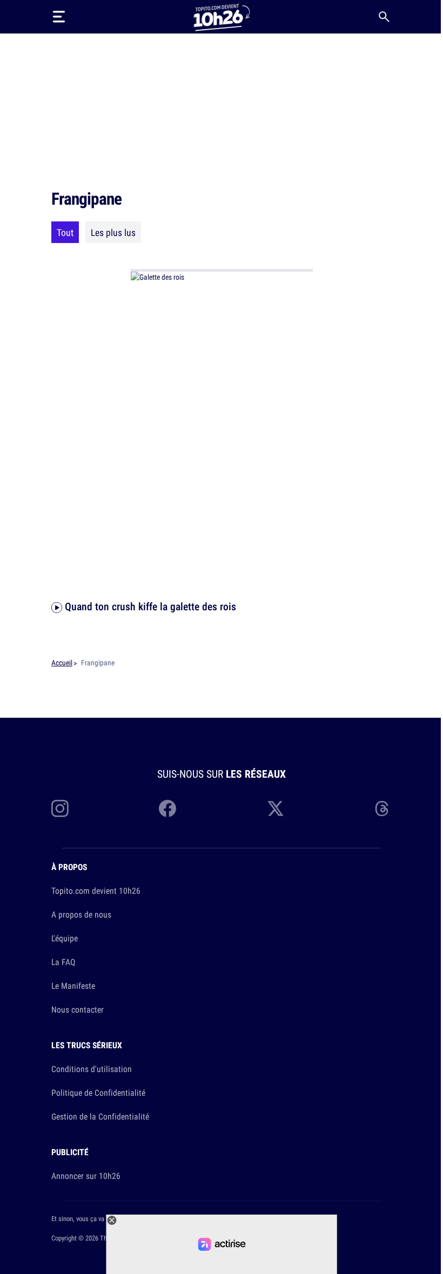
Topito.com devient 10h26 (95, 890)
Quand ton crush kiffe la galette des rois (149, 606)
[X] (275, 808)
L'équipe (64, 938)
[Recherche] (384, 16)
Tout (65, 232)
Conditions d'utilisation (91, 1069)
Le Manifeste (73, 986)
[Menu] (58, 16)
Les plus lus (113, 232)
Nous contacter (77, 1009)
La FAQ (63, 962)
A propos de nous (81, 914)
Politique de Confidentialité (98, 1092)
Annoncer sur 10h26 (85, 1176)
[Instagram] (60, 808)
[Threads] (383, 808)
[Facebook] (167, 808)
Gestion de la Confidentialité (100, 1116)
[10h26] (221, 16)
